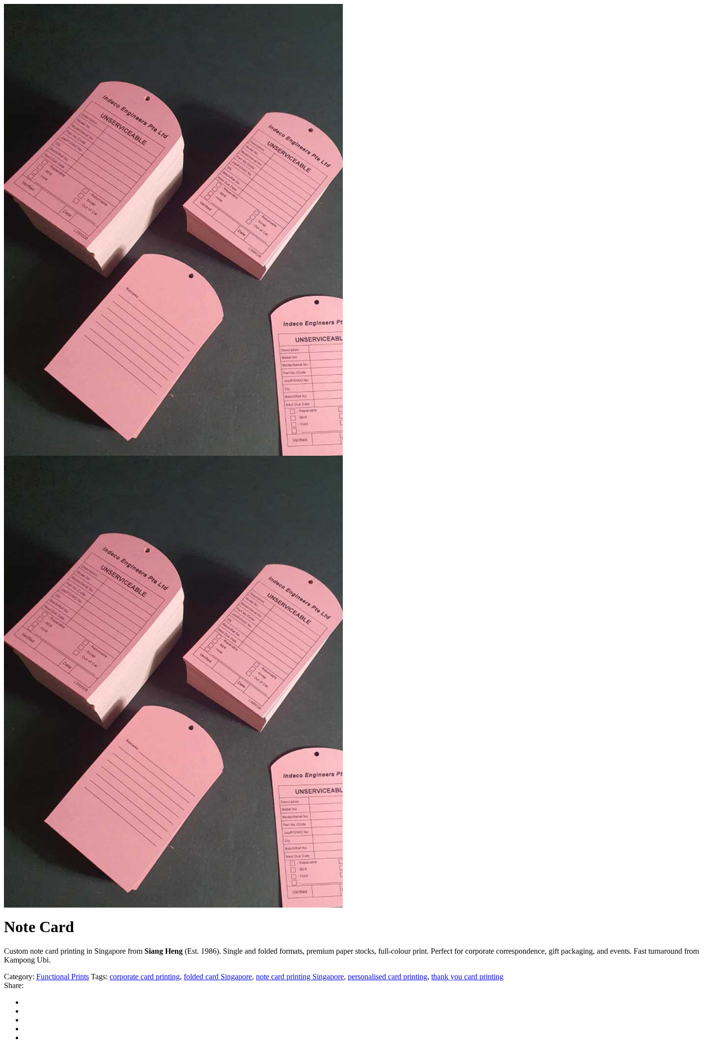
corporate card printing (145, 976)
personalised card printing (387, 976)
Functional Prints (62, 976)
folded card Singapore (218, 976)
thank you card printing (467, 976)
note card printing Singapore (300, 976)
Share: (14, 985)
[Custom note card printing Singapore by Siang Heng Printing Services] (173, 905)
